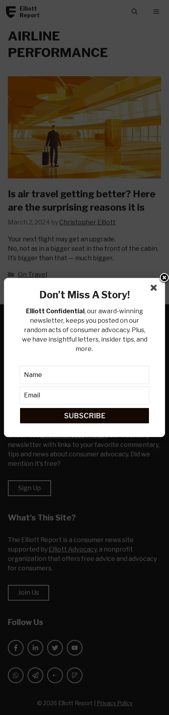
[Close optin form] (155, 289)
